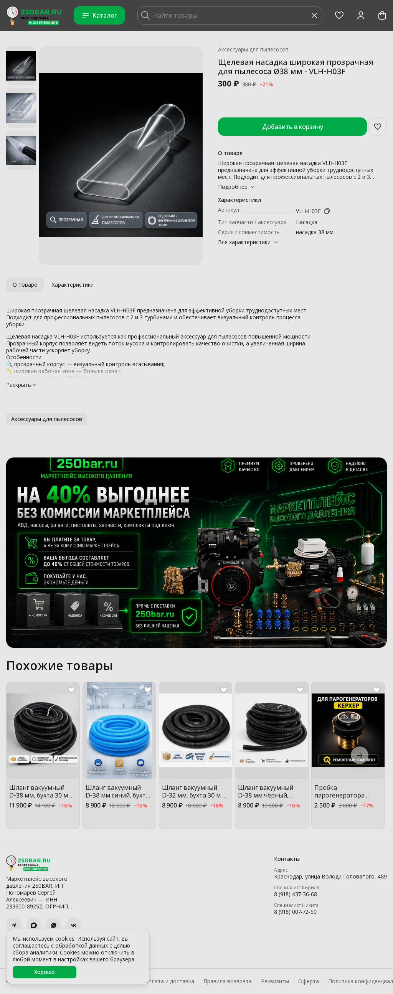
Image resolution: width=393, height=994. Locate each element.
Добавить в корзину (292, 126)
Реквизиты (275, 981)
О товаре (25, 284)
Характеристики (73, 284)
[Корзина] (382, 15)
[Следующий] (359, 755)
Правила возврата (227, 981)
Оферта (308, 981)
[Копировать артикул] (327, 211)
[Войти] (360, 15)
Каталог (104, 15)
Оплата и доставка (169, 981)
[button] (339, 15)
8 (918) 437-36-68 (295, 894)
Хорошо (44, 972)
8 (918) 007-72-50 (295, 911)
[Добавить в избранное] (377, 126)
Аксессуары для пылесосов (253, 49)
